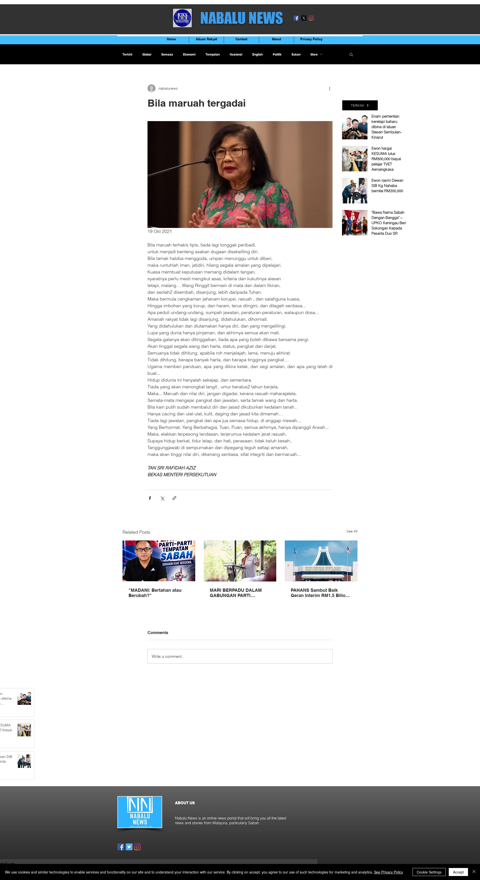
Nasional (236, 54)
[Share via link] (174, 498)
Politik (277, 54)
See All (352, 531)
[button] (351, 54)
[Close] (474, 872)
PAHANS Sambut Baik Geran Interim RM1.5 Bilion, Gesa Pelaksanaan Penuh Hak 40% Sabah (320, 593)
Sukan (296, 54)
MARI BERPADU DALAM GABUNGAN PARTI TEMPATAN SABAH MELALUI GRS (236, 593)
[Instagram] (311, 18)
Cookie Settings (429, 871)
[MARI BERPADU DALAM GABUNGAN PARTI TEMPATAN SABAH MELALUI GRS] (240, 560)
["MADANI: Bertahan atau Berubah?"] (158, 560)
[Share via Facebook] (150, 498)
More (314, 54)
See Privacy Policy (388, 871)
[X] (303, 18)
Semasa (167, 54)
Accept (458, 871)
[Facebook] (296, 18)
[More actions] (329, 88)
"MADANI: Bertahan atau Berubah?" (155, 593)
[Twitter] (129, 846)
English (257, 54)
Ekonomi (189, 54)
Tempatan (213, 54)
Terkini (127, 54)
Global (146, 54)
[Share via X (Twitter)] (162, 498)
